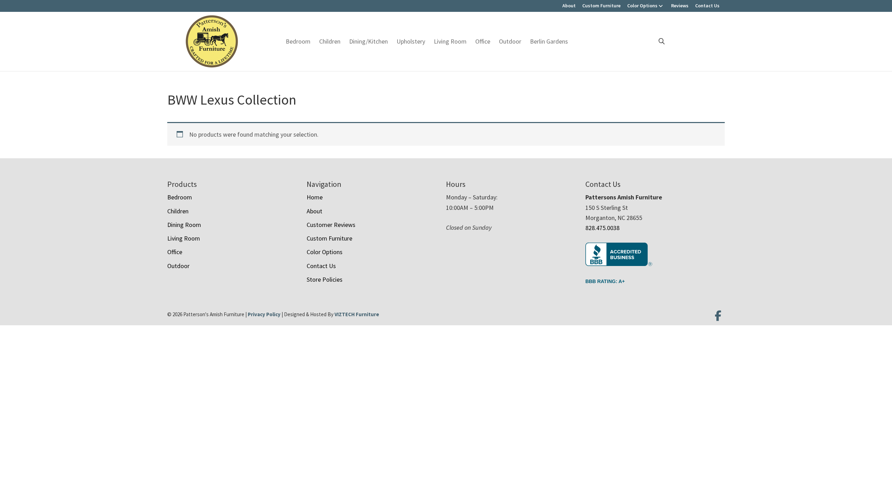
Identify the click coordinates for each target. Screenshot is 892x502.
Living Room (450, 41)
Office (482, 41)
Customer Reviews (331, 225)
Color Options (642, 5)
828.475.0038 (602, 228)
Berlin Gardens (549, 41)
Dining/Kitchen (368, 41)
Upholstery (411, 41)
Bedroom (298, 41)
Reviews (680, 5)
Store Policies (325, 279)
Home (315, 197)
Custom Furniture (601, 5)
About (569, 5)
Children (329, 41)
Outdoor (510, 41)
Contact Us (707, 5)
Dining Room (184, 225)
